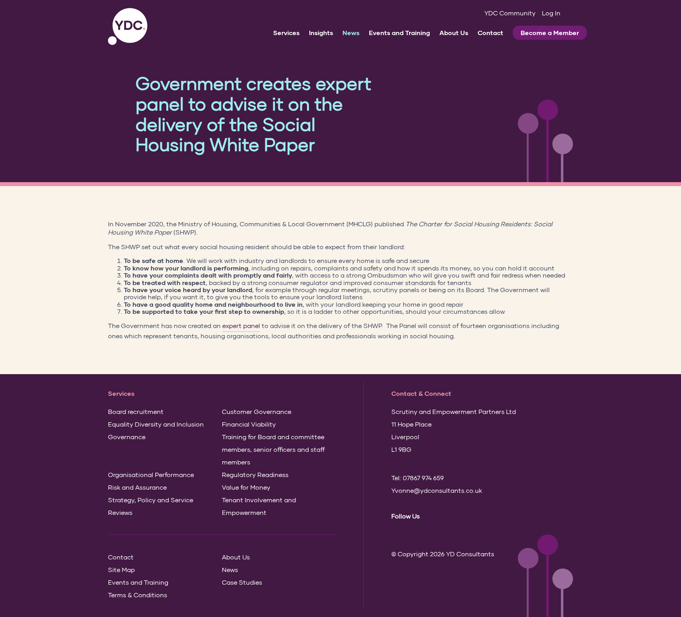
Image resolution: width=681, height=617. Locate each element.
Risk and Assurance (137, 487)
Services (286, 32)
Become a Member (550, 32)
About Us (453, 32)
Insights (321, 32)
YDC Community (510, 13)
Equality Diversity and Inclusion (156, 424)
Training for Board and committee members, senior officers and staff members (273, 449)
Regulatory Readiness (255, 474)
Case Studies (242, 582)
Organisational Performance (151, 474)
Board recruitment (136, 411)
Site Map (121, 569)
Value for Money (246, 487)
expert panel (241, 325)
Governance (126, 436)
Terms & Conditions (137, 594)
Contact (490, 32)
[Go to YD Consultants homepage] (127, 26)
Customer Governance (256, 411)
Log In (551, 13)
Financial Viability (249, 424)
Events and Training (399, 32)
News (350, 32)
